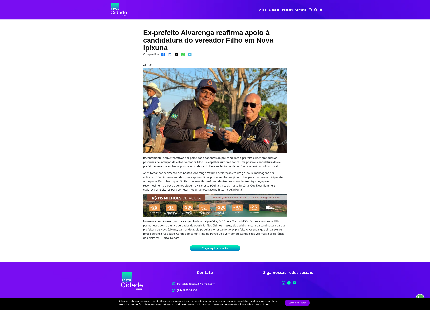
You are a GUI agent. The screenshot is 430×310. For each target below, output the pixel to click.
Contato (300, 10)
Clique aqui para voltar (215, 248)
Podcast (287, 10)
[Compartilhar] (163, 54)
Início (262, 10)
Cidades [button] (274, 10)
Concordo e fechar (297, 302)
